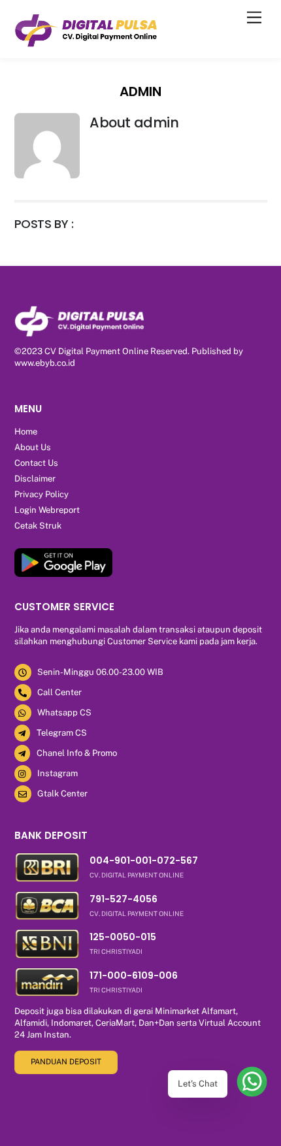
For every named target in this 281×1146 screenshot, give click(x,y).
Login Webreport (47, 510)
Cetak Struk (37, 526)
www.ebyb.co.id (44, 363)
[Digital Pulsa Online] (86, 44)
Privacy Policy (41, 494)
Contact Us (36, 463)
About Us (32, 447)
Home (25, 431)
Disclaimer (35, 478)
